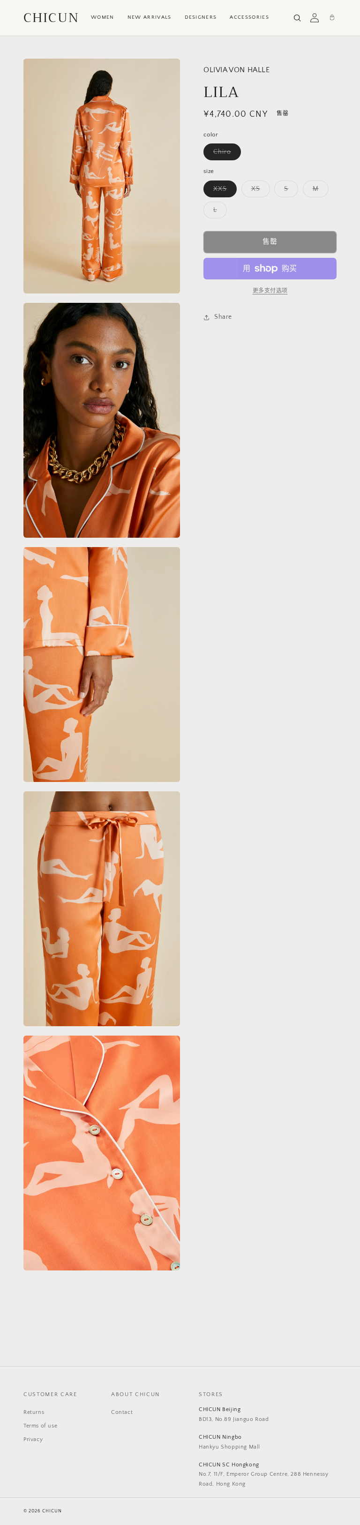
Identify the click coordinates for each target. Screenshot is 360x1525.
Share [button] (223, 317)
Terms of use (40, 1426)
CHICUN (51, 18)
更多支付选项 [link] (270, 291)
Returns (33, 1412)
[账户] (314, 18)
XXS (223, 191)
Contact (122, 1412)
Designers (201, 17)
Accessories (249, 17)
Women (102, 17)
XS (259, 191)
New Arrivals (150, 17)
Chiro (225, 154)
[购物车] (332, 18)
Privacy (33, 1439)
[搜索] (297, 18)
